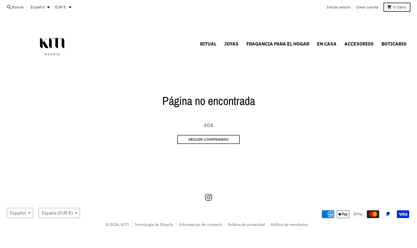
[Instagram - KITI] (208, 197)
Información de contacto (200, 224)
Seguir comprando (208, 139)
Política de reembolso (289, 224)
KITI (125, 224)
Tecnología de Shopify (154, 224)
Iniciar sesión (339, 7)
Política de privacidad (246, 224)
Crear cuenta (367, 7)
